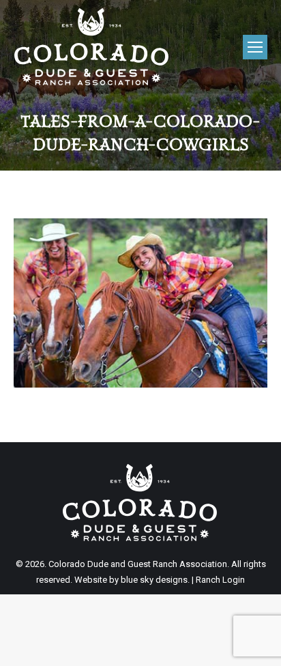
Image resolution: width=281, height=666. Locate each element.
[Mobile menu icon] (255, 47)
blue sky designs (154, 580)
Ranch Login (220, 580)
